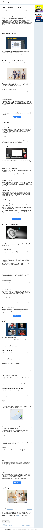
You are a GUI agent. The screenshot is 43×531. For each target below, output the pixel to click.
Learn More (16, 117)
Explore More (16, 219)
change (18, 515)
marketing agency (10, 509)
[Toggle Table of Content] (8, 521)
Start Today (16, 315)
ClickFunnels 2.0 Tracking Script (7, 525)
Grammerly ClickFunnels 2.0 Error (27, 525)
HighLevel (4, 524)
